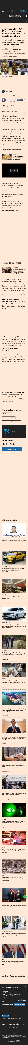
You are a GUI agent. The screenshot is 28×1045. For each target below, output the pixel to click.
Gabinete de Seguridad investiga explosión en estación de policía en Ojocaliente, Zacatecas (13, 851)
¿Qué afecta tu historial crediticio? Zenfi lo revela (13, 765)
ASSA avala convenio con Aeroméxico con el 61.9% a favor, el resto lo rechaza (14, 794)
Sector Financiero (6, 735)
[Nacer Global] (22, 1000)
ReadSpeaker (13, 101)
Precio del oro (6, 414)
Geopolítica (16, 267)
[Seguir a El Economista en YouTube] (14, 1024)
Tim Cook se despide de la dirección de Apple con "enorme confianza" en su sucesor (14, 653)
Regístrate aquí (5, 1015)
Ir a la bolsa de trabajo (20, 1004)
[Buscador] (4, 16)
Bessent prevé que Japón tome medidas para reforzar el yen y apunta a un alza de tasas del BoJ (14, 738)
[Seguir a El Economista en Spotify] (17, 1024)
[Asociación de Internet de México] (18, 1041)
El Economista (13, 990)
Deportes (4, 678)
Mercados (4, 26)
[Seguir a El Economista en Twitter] (7, 1024)
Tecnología (4, 650)
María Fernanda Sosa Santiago (8, 546)
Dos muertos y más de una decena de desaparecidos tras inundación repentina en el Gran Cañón (14, 879)
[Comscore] (11, 1041)
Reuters (11, 91)
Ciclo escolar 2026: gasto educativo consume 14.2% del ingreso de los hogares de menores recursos (14, 935)
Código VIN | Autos (6, 566)
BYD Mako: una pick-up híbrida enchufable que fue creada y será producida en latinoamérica (13, 570)
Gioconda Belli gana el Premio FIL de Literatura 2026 (12, 597)
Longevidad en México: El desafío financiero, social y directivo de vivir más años (14, 822)
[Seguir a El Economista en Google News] (10, 1027)
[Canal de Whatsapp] (25, 897)
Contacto (12, 995)
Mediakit (9, 992)
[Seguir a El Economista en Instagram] (21, 1024)
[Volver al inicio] (14, 987)
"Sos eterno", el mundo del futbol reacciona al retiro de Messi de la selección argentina (13, 681)
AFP (3, 687)
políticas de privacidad (17, 1018)
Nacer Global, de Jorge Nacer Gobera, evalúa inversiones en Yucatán (14, 906)
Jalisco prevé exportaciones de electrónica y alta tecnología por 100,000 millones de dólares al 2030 (14, 710)
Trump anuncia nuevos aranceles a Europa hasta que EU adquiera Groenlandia (19, 272)
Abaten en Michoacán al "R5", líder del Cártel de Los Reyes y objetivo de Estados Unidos (14, 541)
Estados (3, 706)
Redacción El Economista (7, 911)
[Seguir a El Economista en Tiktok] (17, 1027)
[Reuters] (3, 91)
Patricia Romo (5, 715)
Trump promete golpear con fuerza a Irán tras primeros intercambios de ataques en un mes (14, 963)
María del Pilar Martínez (7, 799)
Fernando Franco (6, 939)
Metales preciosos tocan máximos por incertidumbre (18, 158)
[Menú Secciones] (1, 16)
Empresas (4, 763)
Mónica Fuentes (6, 855)
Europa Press (5, 659)
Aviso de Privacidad (13, 994)
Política (3, 538)
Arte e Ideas (4, 594)
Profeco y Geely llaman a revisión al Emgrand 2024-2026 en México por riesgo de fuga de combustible (14, 626)
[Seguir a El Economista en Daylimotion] (24, 1024)
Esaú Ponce (5, 631)
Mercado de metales (8, 418)
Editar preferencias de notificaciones (9, 997)
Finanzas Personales (7, 931)
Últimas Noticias (5, 21)
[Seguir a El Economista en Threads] (14, 1027)
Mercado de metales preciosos (11, 422)
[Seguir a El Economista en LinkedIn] (10, 1024)
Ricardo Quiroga (6, 603)
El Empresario (20, 990)
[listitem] (4, 100)
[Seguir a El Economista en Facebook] (3, 1024)
